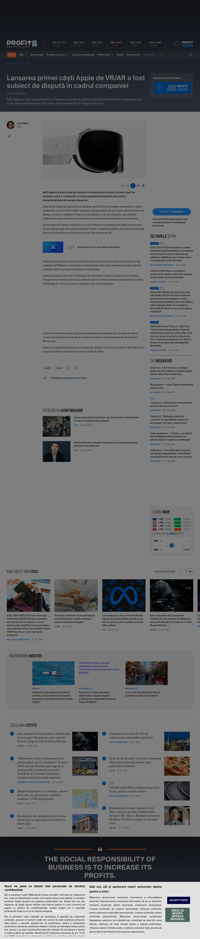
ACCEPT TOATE (178, 900)
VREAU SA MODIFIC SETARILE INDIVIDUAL (177, 914)
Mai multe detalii (62, 911)
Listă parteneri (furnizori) (102, 936)
